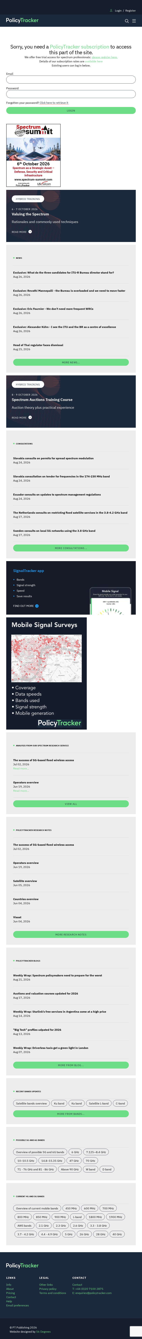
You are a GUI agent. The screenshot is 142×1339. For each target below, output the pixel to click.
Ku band (59, 1103)
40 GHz (117, 1234)
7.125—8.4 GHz (96, 1152)
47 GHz (74, 1160)
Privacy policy (47, 1289)
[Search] (126, 20)
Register (130, 10)
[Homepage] (54, 20)
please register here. (105, 57)
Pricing (10, 1293)
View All (71, 803)
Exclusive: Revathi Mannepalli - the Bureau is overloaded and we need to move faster (69, 290)
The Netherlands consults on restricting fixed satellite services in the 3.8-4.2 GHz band (70, 512)
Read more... (21, 768)
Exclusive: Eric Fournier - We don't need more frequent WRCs (53, 309)
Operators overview (26, 782)
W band (90, 1169)
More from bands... (71, 1113)
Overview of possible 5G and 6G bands (40, 1152)
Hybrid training (28, 198)
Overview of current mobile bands (37, 1208)
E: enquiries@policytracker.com (92, 1293)
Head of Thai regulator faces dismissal (38, 345)
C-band (120, 1103)
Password (12, 88)
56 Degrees (43, 1331)
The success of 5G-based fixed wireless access (43, 760)
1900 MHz (115, 1217)
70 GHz (90, 1160)
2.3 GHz (61, 1225)
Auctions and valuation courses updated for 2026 (45, 993)
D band (107, 1169)
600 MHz (89, 1208)
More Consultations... (71, 548)
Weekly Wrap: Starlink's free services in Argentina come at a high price (59, 1011)
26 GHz (84, 1234)
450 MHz (71, 1208)
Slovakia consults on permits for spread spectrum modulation (53, 458)
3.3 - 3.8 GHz (98, 1225)
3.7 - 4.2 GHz (25, 1234)
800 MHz (23, 1217)
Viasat (17, 917)
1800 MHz (95, 1217)
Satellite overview (25, 881)
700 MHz (108, 1208)
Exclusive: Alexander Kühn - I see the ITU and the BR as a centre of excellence (64, 327)
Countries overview (25, 899)
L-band (77, 1217)
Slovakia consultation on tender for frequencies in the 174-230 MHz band (61, 476)
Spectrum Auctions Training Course (42, 399)
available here (94, 61)
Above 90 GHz (70, 1169)
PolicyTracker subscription (79, 46)
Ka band (77, 1103)
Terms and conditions (52, 1293)
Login (118, 10)
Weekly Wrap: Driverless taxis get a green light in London (50, 1048)
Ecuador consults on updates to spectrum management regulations (57, 494)
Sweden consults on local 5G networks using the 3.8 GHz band (54, 530)
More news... (71, 362)
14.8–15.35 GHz (51, 1160)
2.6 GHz (78, 1225)
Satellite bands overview (31, 1103)
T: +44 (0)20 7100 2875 (87, 1289)
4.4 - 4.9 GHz (49, 1234)
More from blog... (71, 1065)
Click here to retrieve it (54, 102)
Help (9, 1301)
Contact (11, 1297)
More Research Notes (70, 934)
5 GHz (68, 1234)
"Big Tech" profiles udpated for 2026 (37, 1029)
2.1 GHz (44, 1225)
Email (9, 73)
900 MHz (60, 1217)
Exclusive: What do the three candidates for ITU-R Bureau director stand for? (63, 272)
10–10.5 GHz (25, 1160)
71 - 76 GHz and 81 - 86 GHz (35, 1169)
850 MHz (41, 1217)
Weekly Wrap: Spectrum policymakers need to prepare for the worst (57, 975)
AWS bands (24, 1225)
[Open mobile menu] (134, 20)
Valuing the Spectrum (30, 213)
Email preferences (17, 1305)
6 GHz (75, 1152)
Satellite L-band (99, 1103)
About (10, 1289)
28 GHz (100, 1234)
